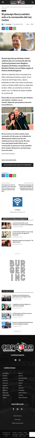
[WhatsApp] (14, 28)
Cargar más (17, 331)
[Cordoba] (3, 24)
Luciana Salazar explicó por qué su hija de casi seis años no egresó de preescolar (22, 233)
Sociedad (7, 7)
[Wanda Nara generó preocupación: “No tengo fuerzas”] (6, 243)
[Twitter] (7, 28)
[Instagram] (17, 409)
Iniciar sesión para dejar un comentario (17, 165)
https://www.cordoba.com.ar (17, 212)
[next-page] (5, 249)
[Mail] (15, 360)
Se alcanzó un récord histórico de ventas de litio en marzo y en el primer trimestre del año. (9, 188)
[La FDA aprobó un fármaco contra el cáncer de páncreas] (6, 316)
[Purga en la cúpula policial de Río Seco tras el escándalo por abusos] (6, 325)
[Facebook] (3, 28)
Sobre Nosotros (18, 416)
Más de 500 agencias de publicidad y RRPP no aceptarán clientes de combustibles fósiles (26, 187)
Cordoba (8, 24)
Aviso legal (17, 419)
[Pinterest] (10, 28)
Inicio (3, 7)
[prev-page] (3, 249)
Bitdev (6, 436)
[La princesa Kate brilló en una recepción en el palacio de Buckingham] (6, 225)
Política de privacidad (17, 423)
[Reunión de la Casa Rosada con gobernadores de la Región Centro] (6, 298)
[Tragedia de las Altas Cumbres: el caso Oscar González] (6, 307)
